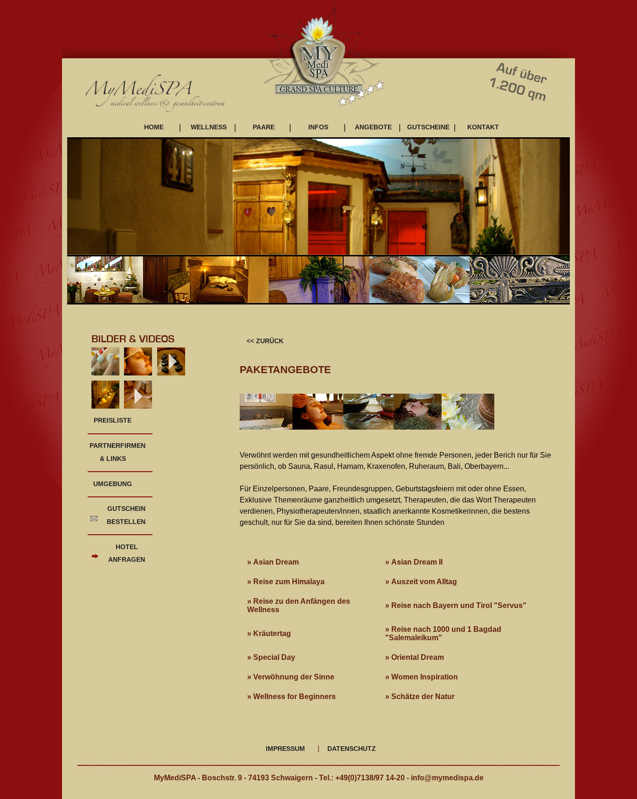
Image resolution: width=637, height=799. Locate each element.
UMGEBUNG (112, 484)
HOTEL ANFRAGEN (126, 553)
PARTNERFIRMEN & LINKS (114, 452)
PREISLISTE (113, 420)
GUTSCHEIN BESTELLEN (126, 515)
